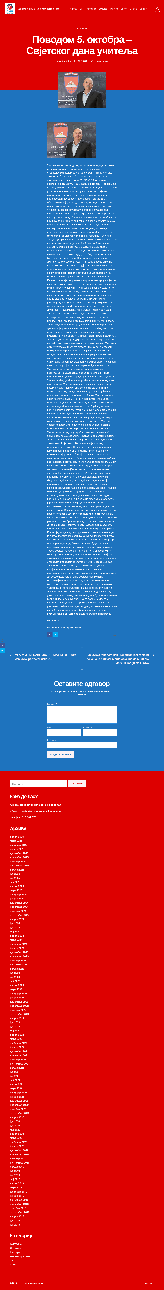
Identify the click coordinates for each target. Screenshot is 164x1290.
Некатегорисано (20, 1256)
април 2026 (17, 836)
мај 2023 (15, 981)
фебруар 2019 (18, 1191)
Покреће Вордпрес (34, 1283)
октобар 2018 (18, 1208)
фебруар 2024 (18, 944)
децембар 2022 (19, 1001)
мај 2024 (15, 931)
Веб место (51, 740)
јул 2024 (15, 923)
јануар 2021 (17, 1096)
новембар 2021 (19, 1055)
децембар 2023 (19, 952)
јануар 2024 (17, 948)
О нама (133, 8)
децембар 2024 (19, 902)
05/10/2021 (82, 60)
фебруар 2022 (18, 1043)
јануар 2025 (17, 898)
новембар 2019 (19, 1154)
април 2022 (17, 1034)
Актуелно (91, 8)
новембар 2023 (19, 956)
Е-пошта (87, 728)
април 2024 (17, 935)
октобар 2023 (18, 960)
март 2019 (16, 1187)
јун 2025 (15, 878)
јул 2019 (15, 1171)
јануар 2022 (17, 1047)
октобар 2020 (18, 1109)
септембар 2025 (20, 865)
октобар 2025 (18, 861)
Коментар (52, 704)
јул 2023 (15, 972)
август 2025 (17, 869)
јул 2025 (15, 873)
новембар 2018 (19, 1204)
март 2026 (16, 840)
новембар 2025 (19, 857)
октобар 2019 (18, 1158)
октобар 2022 (18, 1010)
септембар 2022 (20, 1014)
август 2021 (17, 1067)
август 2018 (17, 1216)
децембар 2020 (19, 1100)
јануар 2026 (17, 849)
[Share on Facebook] (49, 634)
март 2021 (16, 1088)
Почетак (73, 8)
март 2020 (16, 1138)
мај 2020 (15, 1129)
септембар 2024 (20, 915)
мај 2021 (15, 1080)
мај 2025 (15, 882)
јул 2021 (15, 1071)
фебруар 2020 (18, 1142)
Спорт (124, 8)
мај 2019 (15, 1179)
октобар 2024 (18, 911)
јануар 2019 (17, 1195)
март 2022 (16, 1038)
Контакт (143, 8)
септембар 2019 (20, 1162)
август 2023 (17, 968)
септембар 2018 (20, 1212)
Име (49, 728)
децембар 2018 (19, 1199)
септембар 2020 (20, 1113)
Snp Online (66, 60)
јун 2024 (15, 927)
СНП (81, 8)
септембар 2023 (20, 964)
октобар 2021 (18, 1059)
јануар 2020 (17, 1146)
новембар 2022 (19, 1005)
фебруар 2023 (18, 993)
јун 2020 (15, 1125)
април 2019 (17, 1183)
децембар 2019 (19, 1150)
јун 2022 (15, 1026)
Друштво (103, 8)
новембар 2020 (19, 1105)
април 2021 (17, 1084)
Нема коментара (101, 60)
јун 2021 (15, 1076)
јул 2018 (15, 1220)
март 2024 (16, 939)
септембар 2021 (20, 1063)
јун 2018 (15, 1224)
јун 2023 (15, 977)
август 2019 (17, 1166)
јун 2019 (15, 1175)
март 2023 (16, 989)
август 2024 (17, 919)
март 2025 (16, 890)
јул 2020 (15, 1121)
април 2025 (17, 886)
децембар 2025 (19, 853)
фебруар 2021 (18, 1092)
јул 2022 (15, 1022)
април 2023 (17, 985)
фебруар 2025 (18, 894)
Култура (114, 8)
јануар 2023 (17, 997)
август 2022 (17, 1018)
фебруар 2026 (18, 845)
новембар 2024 (19, 906)
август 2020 (17, 1117)
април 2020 (17, 1133)
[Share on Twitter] (55, 634)
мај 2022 (15, 1030)
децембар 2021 (19, 1051)
